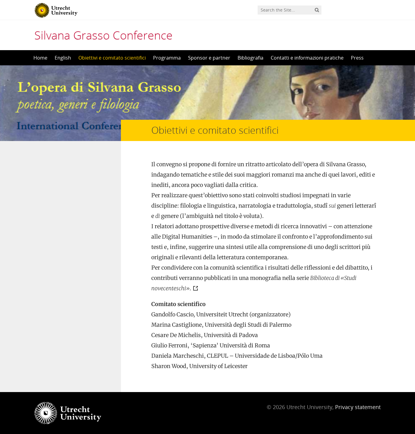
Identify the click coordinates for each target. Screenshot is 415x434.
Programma (167, 57)
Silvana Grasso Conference (103, 35)
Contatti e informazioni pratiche (307, 57)
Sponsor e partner (209, 57)
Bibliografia (250, 57)
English (63, 57)
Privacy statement (358, 407)
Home (40, 57)
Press (357, 57)
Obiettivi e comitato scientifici (112, 57)
